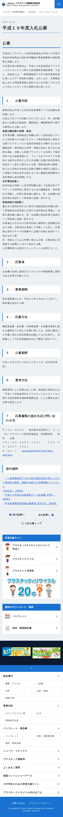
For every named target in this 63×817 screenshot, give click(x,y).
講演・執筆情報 (13, 743)
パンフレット (12, 736)
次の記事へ (44, 515)
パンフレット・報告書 (15, 728)
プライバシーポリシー (40, 803)
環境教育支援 (12, 720)
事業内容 (8, 705)
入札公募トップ (33, 523)
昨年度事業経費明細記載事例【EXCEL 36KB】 (31, 503)
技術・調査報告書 (45, 736)
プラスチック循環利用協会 (13, 12)
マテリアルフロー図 (15, 713)
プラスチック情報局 (14, 759)
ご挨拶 (40, 684)
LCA (39, 713)
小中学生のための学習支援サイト (21, 784)
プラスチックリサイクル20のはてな (22, 792)
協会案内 (8, 676)
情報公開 (9, 698)
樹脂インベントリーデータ (17, 775)
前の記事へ (19, 514)
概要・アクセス (13, 684)
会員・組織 (42, 691)
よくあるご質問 (11, 767)
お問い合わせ (18, 803)
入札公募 (32, 12)
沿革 (7, 691)
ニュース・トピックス (15, 751)
